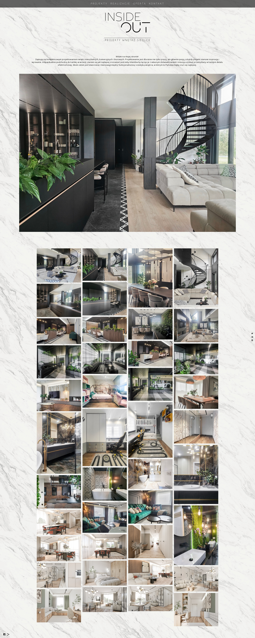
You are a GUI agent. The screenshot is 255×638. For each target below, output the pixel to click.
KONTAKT (156, 3)
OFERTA (139, 3)
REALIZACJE (120, 3)
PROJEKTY (99, 3)
